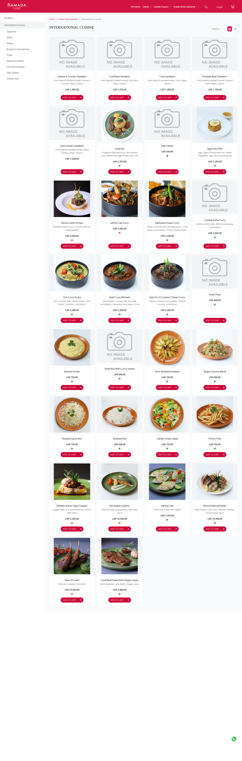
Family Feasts (161, 6)
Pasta (9, 55)
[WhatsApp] (235, 738)
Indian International (184, 6)
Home (52, 19)
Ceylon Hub (13, 78)
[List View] (235, 28)
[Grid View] (229, 28)
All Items (135, 6)
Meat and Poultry (15, 61)
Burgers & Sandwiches (18, 49)
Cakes (146, 6)
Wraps (10, 43)
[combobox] (217, 29)
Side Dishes (13, 73)
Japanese (12, 31)
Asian (9, 37)
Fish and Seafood (16, 67)
